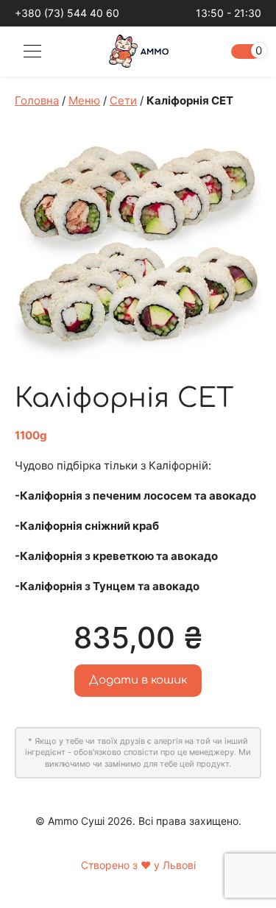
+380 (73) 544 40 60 (67, 13)
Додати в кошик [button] (138, 680)
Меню (84, 100)
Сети (123, 100)
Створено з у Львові (138, 865)
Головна (37, 100)
